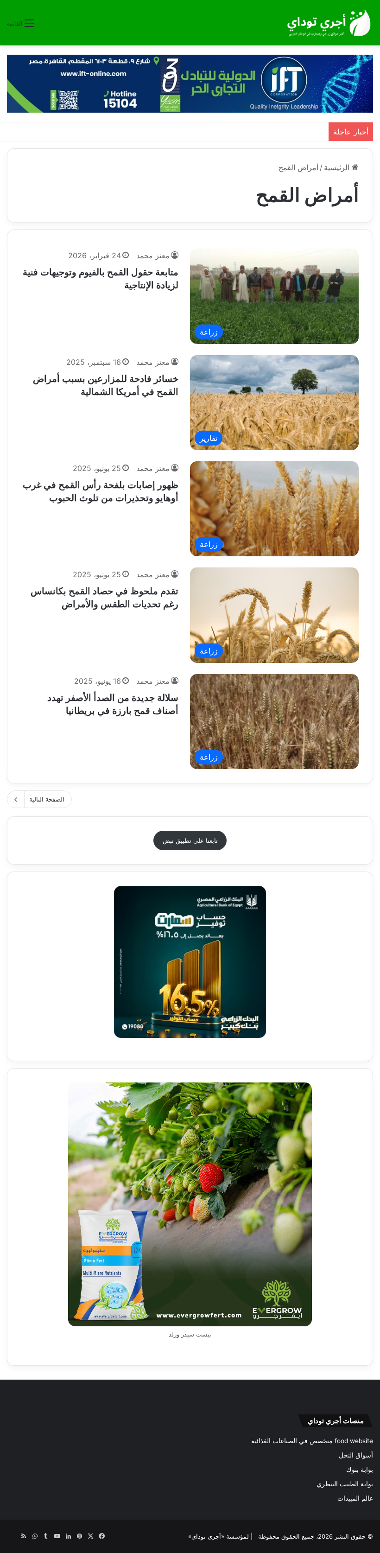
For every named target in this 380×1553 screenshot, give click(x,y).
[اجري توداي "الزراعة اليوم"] (329, 22)
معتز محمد (153, 255)
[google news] (12, 1536)
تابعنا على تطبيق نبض (190, 840)
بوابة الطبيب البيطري (345, 1484)
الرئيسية (338, 167)
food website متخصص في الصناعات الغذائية (312, 1441)
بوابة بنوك (359, 1469)
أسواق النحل (356, 1455)
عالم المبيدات (355, 1498)
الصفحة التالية (46, 799)
